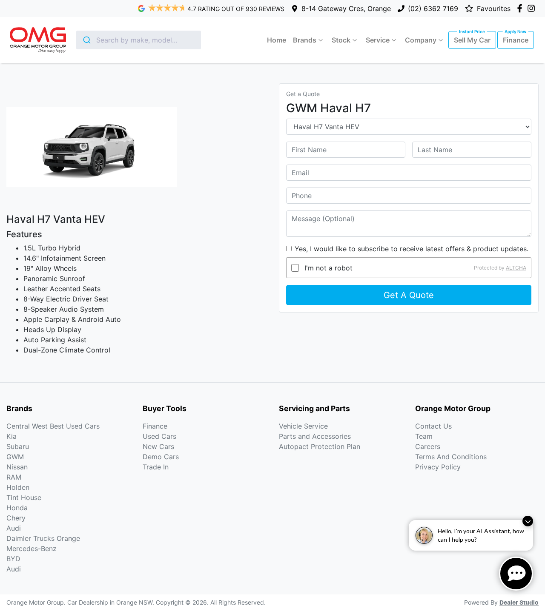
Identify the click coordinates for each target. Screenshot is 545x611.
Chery (16, 518)
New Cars (158, 446)
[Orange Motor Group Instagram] (533, 8)
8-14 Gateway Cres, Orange (346, 8)
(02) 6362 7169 (433, 8)
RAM (13, 477)
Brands (304, 40)
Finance (515, 40)
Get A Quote (409, 295)
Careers (427, 446)
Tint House (23, 497)
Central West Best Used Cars (53, 426)
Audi (13, 528)
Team (424, 436)
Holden (17, 487)
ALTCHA (516, 267)
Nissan (17, 467)
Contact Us (433, 426)
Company (420, 40)
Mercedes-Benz (31, 548)
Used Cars (159, 436)
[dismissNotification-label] (527, 521)
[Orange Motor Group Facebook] (521, 8)
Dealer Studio (519, 603)
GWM (15, 456)
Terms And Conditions (451, 456)
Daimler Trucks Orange (43, 538)
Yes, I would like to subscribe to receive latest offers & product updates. (411, 248)
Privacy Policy (438, 467)
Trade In (156, 467)
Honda (17, 507)
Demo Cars (161, 456)
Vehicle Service (303, 426)
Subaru (17, 446)
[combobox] (138, 40)
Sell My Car (472, 40)
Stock (341, 40)
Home (276, 40)
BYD (13, 558)
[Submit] (86, 40)
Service (378, 40)
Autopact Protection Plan (319, 446)
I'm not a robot (328, 268)
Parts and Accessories (315, 436)
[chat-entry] (516, 574)
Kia (11, 436)
